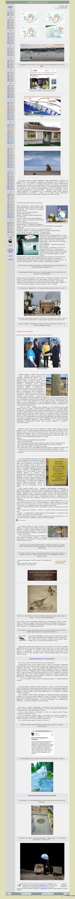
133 (8, 194)
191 (8, 93)
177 (8, 116)
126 (8, 204)
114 (8, 225)
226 (8, 25)
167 (8, 134)
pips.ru (10, 252)
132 (8, 195)
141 (8, 179)
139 (8, 182)
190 (8, 94)
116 (8, 222)
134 (8, 189)
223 (8, 33)
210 (8, 55)
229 (8, 21)
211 (8, 54)
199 (8, 78)
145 (8, 173)
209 (8, 60)
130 (8, 198)
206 (8, 64)
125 (8, 206)
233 (8, 12)
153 (8, 158)
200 (8, 76)
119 (8, 214)
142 (8, 177)
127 (8, 203)
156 (8, 154)
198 (8, 79)
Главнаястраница (10, 7)
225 (8, 27)
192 (8, 91)
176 (8, 118)
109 (8, 232)
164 (8, 139)
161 (8, 143)
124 (8, 207)
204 (8, 67)
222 (8, 34)
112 (8, 228)
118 (8, 216)
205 (8, 66)
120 (8, 213)
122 (8, 210)
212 (8, 52)
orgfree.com (10, 251)
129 (8, 200)
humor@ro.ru (42, 885)
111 (8, 229)
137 (8, 185)
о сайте (10, 255)
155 (8, 155)
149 (8, 164)
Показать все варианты (42, 368)
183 (8, 108)
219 (8, 39)
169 (8, 131)
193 (8, 90)
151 (8, 161)
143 (8, 176)
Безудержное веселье (35, 658)
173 (8, 125)
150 (8, 162)
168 (8, 133)
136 (8, 186)
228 (8, 22)
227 (8, 24)
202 (8, 73)
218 (8, 40)
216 (8, 43)
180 (8, 112)
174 (8, 124)
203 (8, 72)
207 (8, 63)
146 (8, 171)
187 (8, 102)
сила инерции (49, 658)
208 (8, 61)
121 (8, 211)
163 (8, 140)
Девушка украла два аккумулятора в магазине (41, 795)
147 (8, 167)
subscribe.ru (44, 888)
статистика (10, 259)
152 (8, 159)
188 (8, 97)
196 (8, 85)
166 (8, 136)
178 (8, 115)
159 (8, 149)
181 (8, 110)
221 (8, 36)
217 (8, 42)
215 (8, 48)
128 (8, 201)
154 (8, 157)
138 (8, 183)
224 (8, 28)
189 (8, 96)
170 (8, 130)
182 (8, 109)
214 (8, 49)
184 (8, 106)
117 (8, 217)
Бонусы (10, 245)
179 (8, 113)
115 (8, 223)
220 (8, 37)
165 (8, 137)
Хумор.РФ (9, 250)
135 (8, 188)
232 (8, 13)
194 (8, 88)
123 (8, 208)
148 (8, 165)
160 (8, 148)
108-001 (10, 237)
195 (8, 87)
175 (8, 119)
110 (8, 231)
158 (8, 151)
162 (8, 142)
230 (8, 19)
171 (8, 128)
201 (8, 75)
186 (8, 103)
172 (8, 127)
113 (8, 226)
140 (8, 180)
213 (8, 51)
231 (8, 15)
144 (8, 174)
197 (8, 81)
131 (8, 197)
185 (8, 105)
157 (8, 152)
